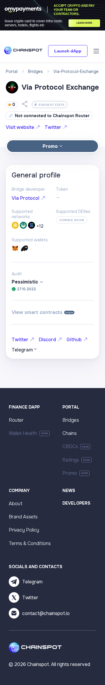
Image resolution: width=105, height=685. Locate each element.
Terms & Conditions (30, 543)
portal (12, 71)
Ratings (70, 460)
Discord (47, 339)
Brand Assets (23, 517)
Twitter (53, 127)
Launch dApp (67, 51)
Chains (69, 433)
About (15, 503)
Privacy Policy (24, 530)
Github (74, 339)
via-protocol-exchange (76, 71)
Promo (69, 473)
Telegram (32, 582)
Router (16, 420)
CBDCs (70, 446)
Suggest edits (51, 104)
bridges (35, 71)
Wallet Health (23, 433)
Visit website (20, 127)
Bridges (70, 420)
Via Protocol (25, 198)
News (68, 490)
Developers (76, 503)
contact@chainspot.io (46, 613)
